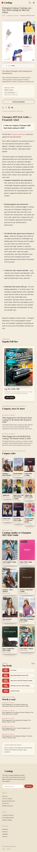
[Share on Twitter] (3, 107)
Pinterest (4, 836)
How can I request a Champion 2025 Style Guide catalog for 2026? (17, 127)
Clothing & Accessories (12, 15)
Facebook (5, 829)
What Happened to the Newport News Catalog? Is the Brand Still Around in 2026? (17, 420)
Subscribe (29, 786)
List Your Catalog (7, 798)
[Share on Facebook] (6, 107)
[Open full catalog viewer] (32, 21)
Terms (3, 849)
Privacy (9, 849)
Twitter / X (5, 831)
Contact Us (5, 803)
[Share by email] (12, 107)
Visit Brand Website (18, 102)
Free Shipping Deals (8, 817)
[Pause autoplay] (7, 66)
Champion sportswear (18, 134)
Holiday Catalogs (7, 820)
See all (33, 663)
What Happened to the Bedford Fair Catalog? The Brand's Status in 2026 (16, 437)
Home (3, 15)
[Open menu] (34, 2)
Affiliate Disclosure (7, 806)
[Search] (30, 2)
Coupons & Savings (7, 815)
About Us (4, 796)
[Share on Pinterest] (9, 107)
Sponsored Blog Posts (8, 801)
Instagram (5, 834)
